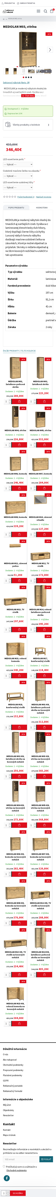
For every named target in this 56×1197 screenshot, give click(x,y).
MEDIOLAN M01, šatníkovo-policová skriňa (15, 384)
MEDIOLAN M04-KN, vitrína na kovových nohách (15, 808)
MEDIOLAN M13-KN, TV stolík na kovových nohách (15, 955)
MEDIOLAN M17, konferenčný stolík (40, 659)
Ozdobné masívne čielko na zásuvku (21, 170)
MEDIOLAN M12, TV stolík (40, 564)
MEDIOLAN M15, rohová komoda (15, 659)
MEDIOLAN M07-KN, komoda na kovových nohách (40, 857)
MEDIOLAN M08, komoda (15, 517)
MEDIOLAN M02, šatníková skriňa (40, 382)
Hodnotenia (42, 207)
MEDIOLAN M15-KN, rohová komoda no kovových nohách (15, 1006)
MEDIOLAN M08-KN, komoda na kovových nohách (15, 906)
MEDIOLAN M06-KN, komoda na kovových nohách (15, 857)
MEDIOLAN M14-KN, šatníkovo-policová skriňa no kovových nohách (40, 956)
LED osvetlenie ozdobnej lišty (18, 182)
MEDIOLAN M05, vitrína (40, 430)
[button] (6, 50)
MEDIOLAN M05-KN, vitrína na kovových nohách (40, 808)
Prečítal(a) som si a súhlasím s (21, 1168)
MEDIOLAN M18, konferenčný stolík (15, 706)
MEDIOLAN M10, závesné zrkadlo (40, 518)
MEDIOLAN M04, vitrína (15, 430)
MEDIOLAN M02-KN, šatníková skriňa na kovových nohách (15, 759)
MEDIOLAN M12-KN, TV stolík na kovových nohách (40, 906)
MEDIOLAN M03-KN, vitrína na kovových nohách (40, 759)
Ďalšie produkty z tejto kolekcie (19, 350)
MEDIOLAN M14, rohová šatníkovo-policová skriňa (40, 612)
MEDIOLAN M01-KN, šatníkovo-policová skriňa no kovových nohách (40, 708)
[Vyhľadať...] (45, 11)
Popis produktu (16, 207)
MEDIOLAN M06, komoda (15, 473)
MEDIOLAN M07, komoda (40, 473)
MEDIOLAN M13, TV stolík (15, 611)
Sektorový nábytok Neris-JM (16, 82)
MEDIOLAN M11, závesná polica (15, 564)
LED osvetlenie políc (13, 159)
